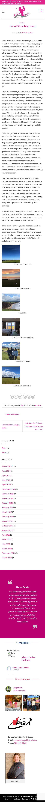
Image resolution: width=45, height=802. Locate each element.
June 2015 (6, 539)
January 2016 (7, 521)
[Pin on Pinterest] (29, 397)
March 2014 (7, 558)
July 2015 (6, 535)
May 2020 (6, 480)
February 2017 (8, 507)
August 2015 (7, 530)
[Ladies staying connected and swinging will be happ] (31, 703)
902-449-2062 (20, 743)
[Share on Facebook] (16, 397)
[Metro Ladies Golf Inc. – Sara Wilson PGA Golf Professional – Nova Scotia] (22, 12)
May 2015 (6, 544)
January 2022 (7, 466)
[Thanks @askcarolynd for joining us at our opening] (13, 703)
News (4, 452)
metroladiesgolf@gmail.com (25, 740)
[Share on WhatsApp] (12, 397)
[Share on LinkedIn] (33, 397)
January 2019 (7, 498)
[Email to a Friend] (25, 397)
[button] (3, 12)
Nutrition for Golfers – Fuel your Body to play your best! (34, 426)
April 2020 (6, 484)
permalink (37, 405)
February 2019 (8, 494)
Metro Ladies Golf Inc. (21, 668)
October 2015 (7, 526)
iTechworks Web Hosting (31, 799)
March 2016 (7, 512)
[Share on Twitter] (20, 397)
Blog (22, 23)
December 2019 (8, 489)
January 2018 (7, 503)
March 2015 (7, 548)
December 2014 (8, 553)
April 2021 (6, 475)
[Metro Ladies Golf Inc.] (12, 655)
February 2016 (8, 516)
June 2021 (6, 471)
